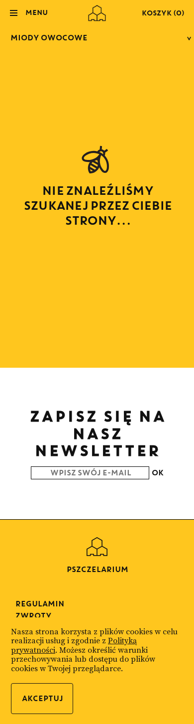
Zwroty (33, 615)
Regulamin (39, 603)
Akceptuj (42, 698)
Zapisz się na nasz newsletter (97, 433)
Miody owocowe (48, 37)
